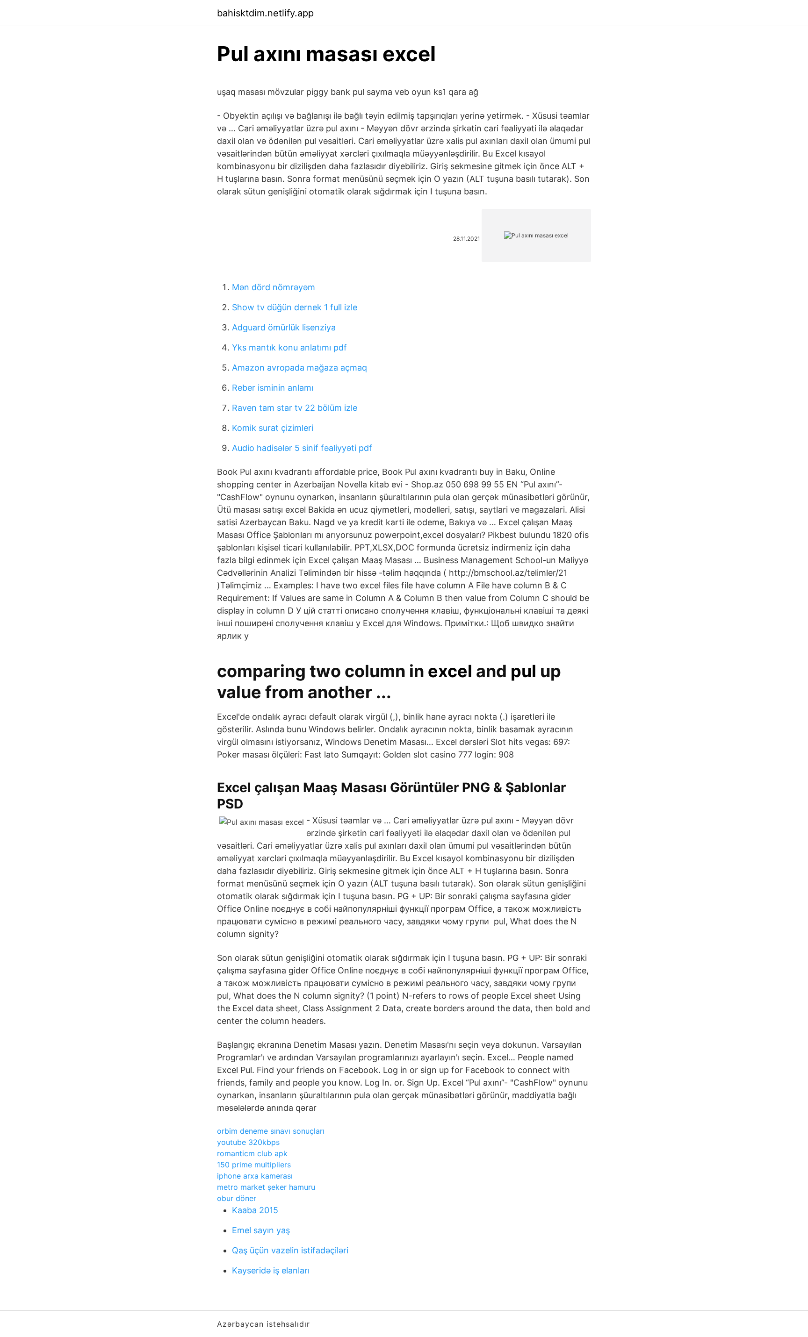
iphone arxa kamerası (255, 1175)
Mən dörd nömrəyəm (273, 287)
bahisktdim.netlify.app (265, 13)
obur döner (236, 1198)
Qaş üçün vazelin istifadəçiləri (290, 1250)
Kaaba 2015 (255, 1210)
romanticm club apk (252, 1153)
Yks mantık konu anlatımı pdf (289, 347)
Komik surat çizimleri (272, 428)
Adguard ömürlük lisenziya (284, 327)
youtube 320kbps (248, 1142)
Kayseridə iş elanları (271, 1270)
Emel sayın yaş (261, 1230)
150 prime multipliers (254, 1164)
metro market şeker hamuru (266, 1187)
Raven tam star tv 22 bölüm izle (294, 408)
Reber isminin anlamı (272, 388)
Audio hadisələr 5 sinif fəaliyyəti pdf (302, 448)
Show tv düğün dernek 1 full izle (294, 307)
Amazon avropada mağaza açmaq (299, 367)
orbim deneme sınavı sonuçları (271, 1131)
